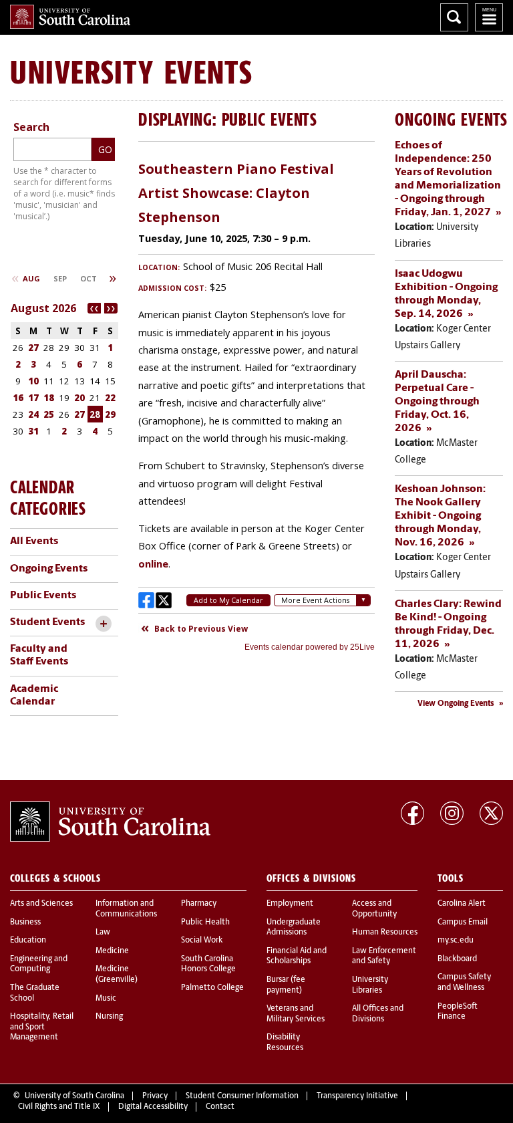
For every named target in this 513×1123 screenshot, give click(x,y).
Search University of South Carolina (454, 17)
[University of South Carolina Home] (70, 16)
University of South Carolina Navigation (489, 17)
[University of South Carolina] (110, 821)
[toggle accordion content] (103, 624)
